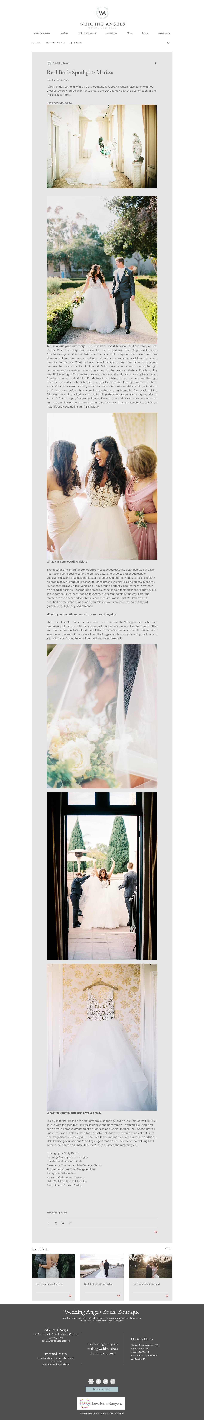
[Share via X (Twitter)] (55, 1222)
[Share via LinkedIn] (62, 1222)
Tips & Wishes (76, 43)
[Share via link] (70, 1222)
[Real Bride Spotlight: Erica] (53, 1266)
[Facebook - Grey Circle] (98, 1381)
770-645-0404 (56, 1337)
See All (168, 1248)
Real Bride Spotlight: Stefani (98, 1283)
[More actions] (155, 63)
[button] (168, 43)
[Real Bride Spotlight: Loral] (150, 1266)
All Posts (36, 43)
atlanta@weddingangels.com (56, 1341)
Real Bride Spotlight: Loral (146, 1283)
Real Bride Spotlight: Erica (49, 1283)
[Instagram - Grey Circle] (91, 1381)
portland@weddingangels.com (56, 1364)
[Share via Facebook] (48, 1222)
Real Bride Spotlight (55, 43)
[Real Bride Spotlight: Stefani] (102, 1266)
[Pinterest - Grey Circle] (105, 1381)
